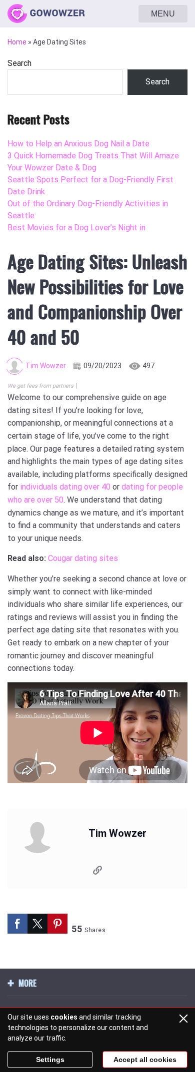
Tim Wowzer (46, 366)
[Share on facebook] (18, 924)
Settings (50, 1060)
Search (20, 63)
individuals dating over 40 (65, 487)
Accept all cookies (145, 1060)
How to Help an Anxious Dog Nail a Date (79, 143)
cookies (64, 1017)
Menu (163, 13)
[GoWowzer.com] (46, 14)
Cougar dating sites (83, 558)
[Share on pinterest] (58, 924)
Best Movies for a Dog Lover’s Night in (77, 227)
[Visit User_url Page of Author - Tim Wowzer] (97, 872)
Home (17, 42)
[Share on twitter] (38, 924)
